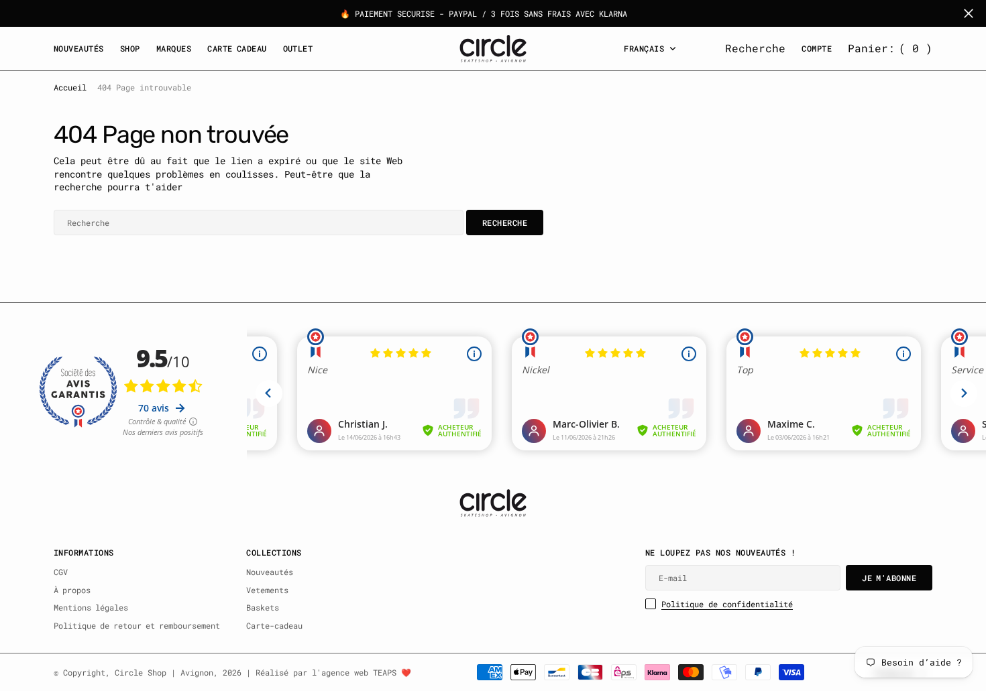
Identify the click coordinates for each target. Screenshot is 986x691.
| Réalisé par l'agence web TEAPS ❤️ (328, 672)
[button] (890, 48)
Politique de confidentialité (727, 604)
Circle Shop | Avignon (164, 672)
